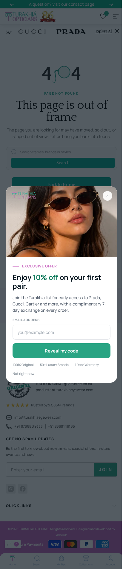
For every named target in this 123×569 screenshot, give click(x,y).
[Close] (107, 196)
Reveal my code (61, 351)
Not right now (23, 373)
